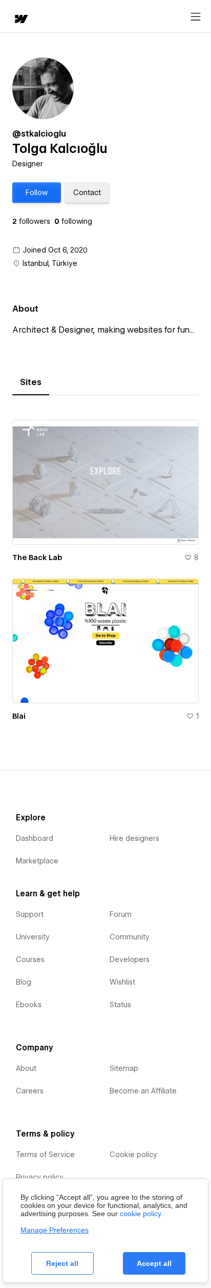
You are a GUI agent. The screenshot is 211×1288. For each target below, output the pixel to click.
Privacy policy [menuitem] (40, 1177)
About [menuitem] (26, 1068)
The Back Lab (37, 557)
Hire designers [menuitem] (134, 838)
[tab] (30, 382)
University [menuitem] (33, 937)
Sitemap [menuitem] (124, 1068)
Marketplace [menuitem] (37, 861)
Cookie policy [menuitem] (133, 1154)
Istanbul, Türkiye (50, 263)
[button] (36, 192)
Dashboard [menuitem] (34, 838)
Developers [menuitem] (130, 959)
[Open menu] (195, 17)
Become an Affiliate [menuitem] (143, 1091)
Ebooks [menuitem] (28, 1005)
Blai (19, 716)
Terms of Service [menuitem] (45, 1154)
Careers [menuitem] (30, 1091)
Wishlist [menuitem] (122, 982)
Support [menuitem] (30, 914)
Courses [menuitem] (30, 959)
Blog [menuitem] (23, 982)
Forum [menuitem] (121, 914)
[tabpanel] (105, 566)
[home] (20, 20)
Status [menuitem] (120, 1005)
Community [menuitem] (130, 937)
